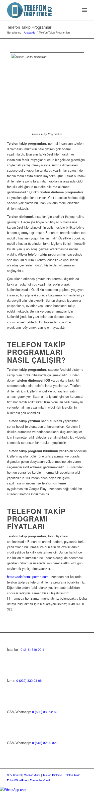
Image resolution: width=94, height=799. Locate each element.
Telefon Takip (72, 775)
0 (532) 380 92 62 (44, 711)
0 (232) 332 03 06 (29, 680)
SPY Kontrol (14, 775)
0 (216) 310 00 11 (33, 649)
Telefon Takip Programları (29, 27)
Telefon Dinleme (52, 775)
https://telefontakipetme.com (28, 576)
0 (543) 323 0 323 (44, 742)
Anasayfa (29, 32)
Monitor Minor (32, 775)
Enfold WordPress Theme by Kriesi (28, 780)
